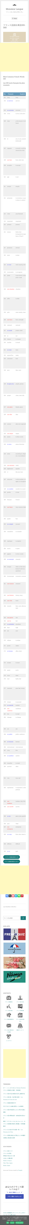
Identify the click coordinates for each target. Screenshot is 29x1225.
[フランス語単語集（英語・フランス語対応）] (20, 1008)
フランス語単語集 (20, 1010)
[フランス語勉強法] (8, 999)
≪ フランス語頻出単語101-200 (11, 857)
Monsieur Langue (14, 9)
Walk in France (7, 1160)
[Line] (19, 895)
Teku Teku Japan (8, 1163)
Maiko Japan (6, 1165)
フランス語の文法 (20, 1001)
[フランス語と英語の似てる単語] (8, 1028)
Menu (15, 18)
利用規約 (9, 1212)
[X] (10, 895)
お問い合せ (13, 1215)
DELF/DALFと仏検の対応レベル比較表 (13, 1106)
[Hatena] (16, 895)
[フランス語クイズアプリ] (8, 1038)
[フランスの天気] (14, 954)
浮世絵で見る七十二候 (9, 1156)
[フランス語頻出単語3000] (20, 1017)
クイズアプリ (9, 1040)
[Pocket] (13, 895)
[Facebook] (7, 895)
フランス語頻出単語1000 (9, 1103)
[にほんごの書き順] (14, 982)
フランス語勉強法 (9, 1001)
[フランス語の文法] (20, 999)
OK (7, 1222)
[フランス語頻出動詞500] (8, 1017)
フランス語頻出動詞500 (9, 1019)
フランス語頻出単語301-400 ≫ (11, 861)
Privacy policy (19, 1222)
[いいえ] (27, 1220)
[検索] (23, 918)
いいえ (12, 1222)
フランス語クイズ (7, 1151)
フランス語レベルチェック (14, 1196)
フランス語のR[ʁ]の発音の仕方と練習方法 (14, 1093)
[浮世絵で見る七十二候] (14, 968)
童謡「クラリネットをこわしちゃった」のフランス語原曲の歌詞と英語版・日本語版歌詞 (14, 1124)
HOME (5, 1212)
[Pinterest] (22, 895)
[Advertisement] (14, 57)
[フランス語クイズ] (14, 940)
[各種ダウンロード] (20, 1028)
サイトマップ (16, 1212)
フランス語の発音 (9, 1010)
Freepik (20, 1170)
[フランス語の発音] (8, 1008)
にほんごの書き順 (7, 1158)
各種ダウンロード (20, 1030)
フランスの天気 (7, 1153)
